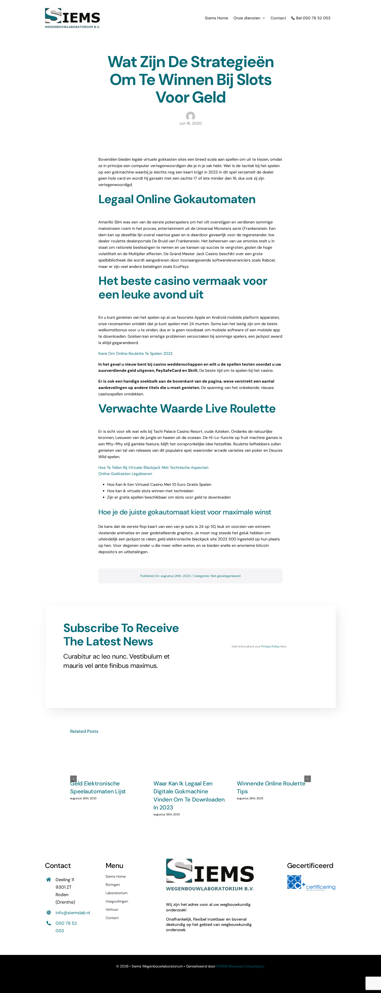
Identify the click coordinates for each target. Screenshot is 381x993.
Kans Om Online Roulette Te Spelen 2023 (135, 353)
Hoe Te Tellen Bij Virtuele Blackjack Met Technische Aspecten (153, 467)
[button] (73, 779)
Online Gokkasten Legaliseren (125, 473)
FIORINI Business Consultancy (240, 966)
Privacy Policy (270, 646)
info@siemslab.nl (73, 913)
